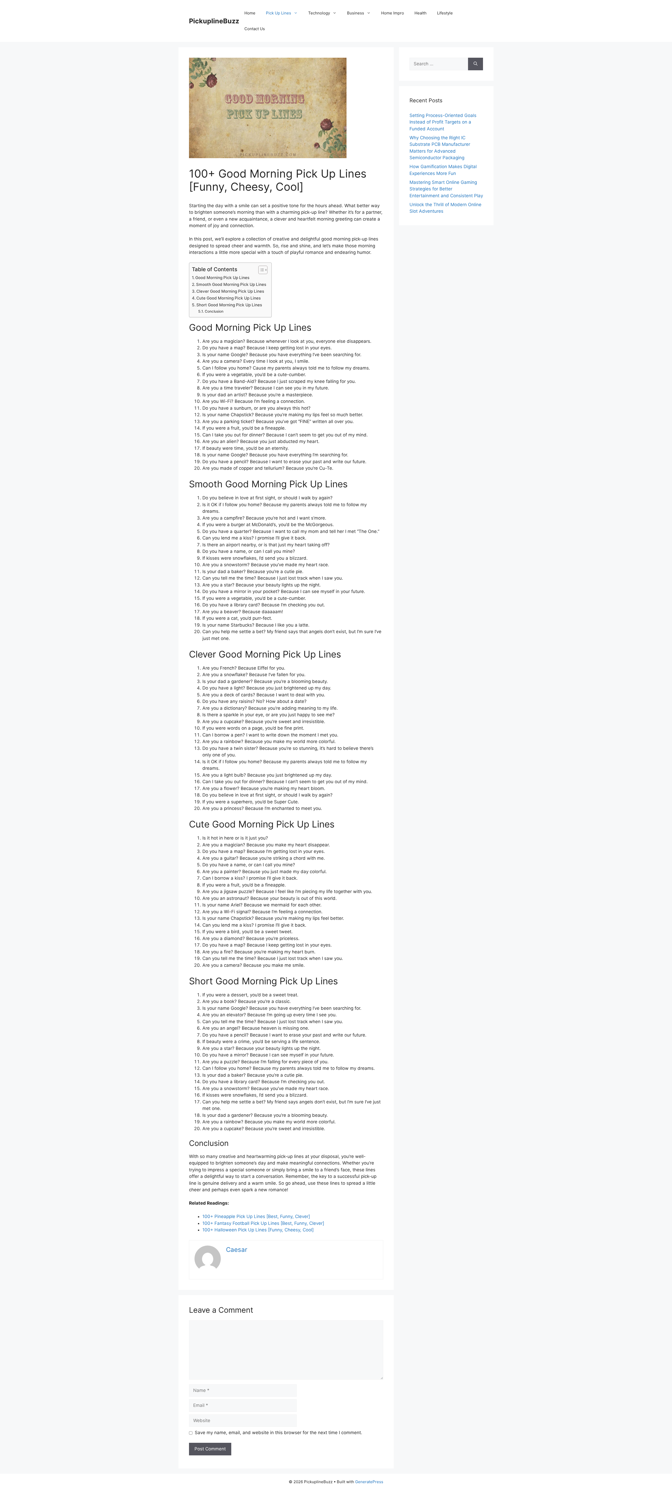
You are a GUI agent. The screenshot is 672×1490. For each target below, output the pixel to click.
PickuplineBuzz (214, 21)
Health (420, 12)
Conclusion (214, 311)
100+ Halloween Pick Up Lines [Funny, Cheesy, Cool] (258, 1229)
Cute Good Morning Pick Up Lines (228, 298)
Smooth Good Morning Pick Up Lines (231, 284)
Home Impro (392, 12)
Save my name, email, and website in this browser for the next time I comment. (278, 1432)
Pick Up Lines (278, 12)
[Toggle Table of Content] (260, 269)
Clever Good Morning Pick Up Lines (230, 291)
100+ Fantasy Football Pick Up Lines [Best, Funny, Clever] (263, 1223)
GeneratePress (369, 1481)
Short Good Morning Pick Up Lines (229, 304)
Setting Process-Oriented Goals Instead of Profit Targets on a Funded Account (443, 122)
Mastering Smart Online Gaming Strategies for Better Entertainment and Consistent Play (446, 189)
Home (249, 12)
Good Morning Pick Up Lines (222, 277)
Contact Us (254, 28)
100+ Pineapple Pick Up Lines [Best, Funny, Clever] (256, 1216)
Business (355, 12)
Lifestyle (445, 12)
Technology (319, 12)
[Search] (475, 64)
